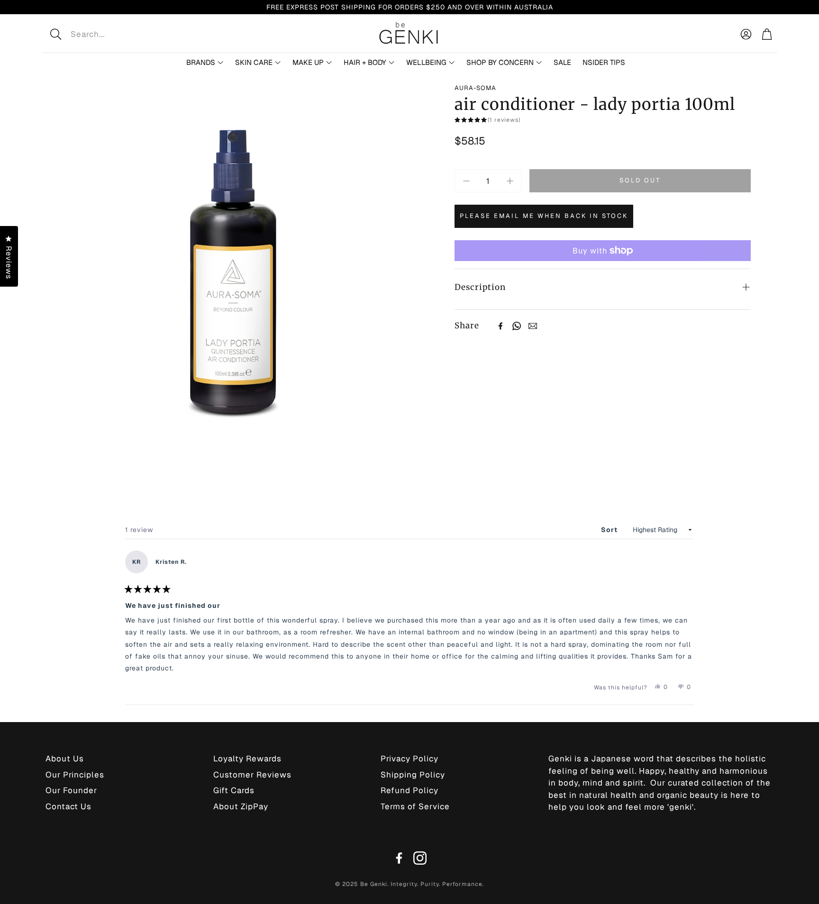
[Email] (532, 326)
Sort (610, 529)
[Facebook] (500, 326)
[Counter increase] (510, 181)
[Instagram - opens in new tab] (420, 858)
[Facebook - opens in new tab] (399, 858)
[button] (117, 34)
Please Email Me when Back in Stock (544, 216)
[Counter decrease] (466, 181)
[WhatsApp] (516, 326)
